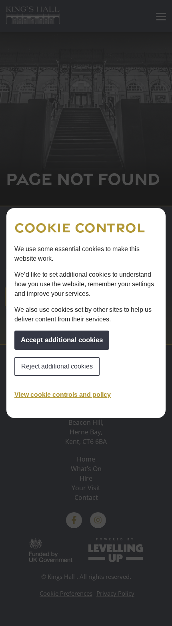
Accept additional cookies (62, 340)
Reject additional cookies (57, 366)
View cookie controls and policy (62, 394)
